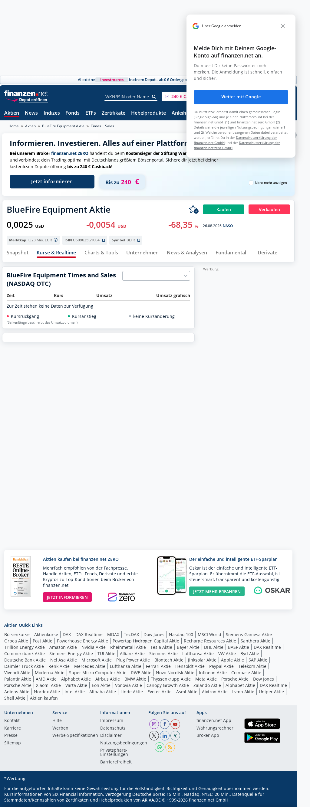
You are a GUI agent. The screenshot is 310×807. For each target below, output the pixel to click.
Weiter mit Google (241, 97)
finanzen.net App (213, 720)
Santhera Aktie (255, 641)
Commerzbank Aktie (24, 653)
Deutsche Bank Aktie (25, 660)
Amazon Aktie (63, 647)
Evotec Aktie (159, 691)
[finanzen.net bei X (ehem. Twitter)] (154, 735)
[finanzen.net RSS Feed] (170, 747)
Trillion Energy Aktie (24, 647)
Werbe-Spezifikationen (75, 735)
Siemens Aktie (163, 653)
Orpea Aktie (16, 641)
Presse (11, 735)
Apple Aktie (232, 660)
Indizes (52, 113)
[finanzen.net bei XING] (175, 735)
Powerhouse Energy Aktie (82, 641)
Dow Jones (153, 634)
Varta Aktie (76, 685)
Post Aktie (42, 641)
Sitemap (12, 743)
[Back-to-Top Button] (282, 800)
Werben (60, 728)
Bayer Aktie (188, 647)
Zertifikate (113, 113)
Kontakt (12, 720)
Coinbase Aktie (246, 672)
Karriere (12, 728)
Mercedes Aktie (89, 666)
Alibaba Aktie (102, 691)
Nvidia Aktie (93, 647)
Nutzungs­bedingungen (123, 743)
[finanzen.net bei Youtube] (175, 724)
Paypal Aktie (221, 666)
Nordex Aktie (47, 691)
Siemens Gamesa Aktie (249, 634)
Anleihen (182, 113)
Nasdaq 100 (181, 634)
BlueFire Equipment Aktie (63, 126)
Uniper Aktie (271, 691)
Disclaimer (111, 735)
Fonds (72, 113)
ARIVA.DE (151, 800)
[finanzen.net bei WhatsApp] (159, 747)
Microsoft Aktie (96, 660)
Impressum (111, 720)
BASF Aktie (238, 647)
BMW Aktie (135, 679)
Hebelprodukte (148, 113)
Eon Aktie (101, 685)
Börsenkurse (17, 634)
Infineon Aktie (213, 672)
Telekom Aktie (252, 666)
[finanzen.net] (26, 93)
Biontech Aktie (168, 660)
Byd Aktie (249, 653)
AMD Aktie (46, 679)
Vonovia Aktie (128, 685)
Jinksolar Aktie (202, 660)
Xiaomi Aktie (48, 685)
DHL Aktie (213, 647)
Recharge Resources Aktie (210, 641)
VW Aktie (227, 653)
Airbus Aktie (107, 679)
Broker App (207, 735)
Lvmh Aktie (243, 691)
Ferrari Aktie (158, 666)
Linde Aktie (131, 691)
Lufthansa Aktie (198, 653)
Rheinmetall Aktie (128, 647)
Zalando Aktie (207, 685)
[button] (184, 96)
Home (13, 126)
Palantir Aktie (17, 679)
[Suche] (154, 96)
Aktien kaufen (44, 698)
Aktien (11, 113)
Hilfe (57, 720)
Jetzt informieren (52, 181)
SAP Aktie (258, 660)
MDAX (113, 634)
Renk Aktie (59, 666)
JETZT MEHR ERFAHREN (217, 591)
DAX (67, 634)
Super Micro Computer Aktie (98, 672)
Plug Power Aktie (133, 660)
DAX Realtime (89, 634)
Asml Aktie (186, 691)
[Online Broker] (27, 99)
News (31, 113)
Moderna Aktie (49, 672)
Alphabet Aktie (76, 679)
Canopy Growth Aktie (168, 685)
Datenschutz (113, 728)
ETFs (90, 113)
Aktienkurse (46, 634)
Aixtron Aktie (215, 691)
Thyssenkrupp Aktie (171, 679)
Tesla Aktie (161, 647)
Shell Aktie (14, 698)
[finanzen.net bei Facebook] (165, 724)
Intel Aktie (74, 691)
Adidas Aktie (16, 691)
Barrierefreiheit (116, 762)
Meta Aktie (206, 679)
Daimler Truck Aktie (24, 666)
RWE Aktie (141, 672)
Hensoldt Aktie (190, 666)
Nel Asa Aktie (63, 660)
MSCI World (209, 634)
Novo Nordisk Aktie (175, 672)
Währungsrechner (214, 728)
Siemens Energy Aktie (71, 653)
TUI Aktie (106, 653)
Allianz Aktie (132, 653)
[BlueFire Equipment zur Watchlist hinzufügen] (194, 209)
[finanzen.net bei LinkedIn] (165, 735)
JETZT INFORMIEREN (67, 597)
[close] (282, 26)
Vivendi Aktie (17, 672)
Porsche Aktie (235, 679)
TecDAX (131, 634)
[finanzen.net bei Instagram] (154, 724)
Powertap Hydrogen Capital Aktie (146, 641)
